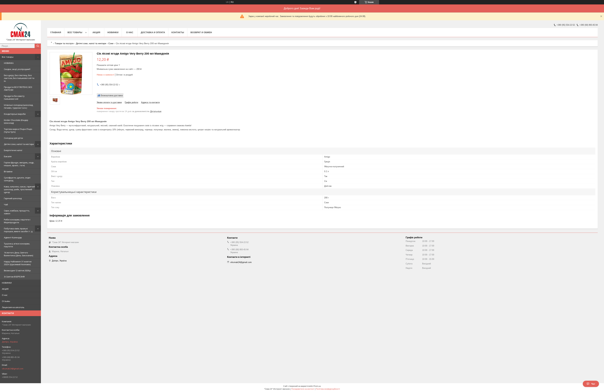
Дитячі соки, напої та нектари (19, 144)
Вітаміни (8, 171)
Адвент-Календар (13, 237)
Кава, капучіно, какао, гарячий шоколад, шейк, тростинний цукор (19, 189)
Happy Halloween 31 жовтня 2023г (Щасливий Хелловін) (17, 263)
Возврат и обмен (201, 32)
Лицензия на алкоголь (13, 307)
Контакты (177, 32)
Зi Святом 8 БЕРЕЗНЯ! (14, 276)
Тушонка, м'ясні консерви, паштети (17, 245)
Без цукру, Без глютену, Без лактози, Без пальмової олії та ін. (19, 78)
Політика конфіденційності (328, 389)
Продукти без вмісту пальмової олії (14, 97)
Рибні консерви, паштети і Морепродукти (17, 221)
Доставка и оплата (153, 32)
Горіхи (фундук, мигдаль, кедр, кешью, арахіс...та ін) (19, 164)
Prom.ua (317, 386)
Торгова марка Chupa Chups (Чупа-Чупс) (18, 130)
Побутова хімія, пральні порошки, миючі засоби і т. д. (18, 230)
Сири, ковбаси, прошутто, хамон (17, 212)
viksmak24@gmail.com (12, 368)
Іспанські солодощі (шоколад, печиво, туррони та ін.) (18, 106)
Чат (593, 384)
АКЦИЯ (5, 288)
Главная (55, 32)
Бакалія (7, 156)
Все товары (8, 56)
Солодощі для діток (13, 138)
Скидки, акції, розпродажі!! (17, 69)
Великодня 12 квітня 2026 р (17, 270)
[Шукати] (38, 46)
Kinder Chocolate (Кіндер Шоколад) (16, 121)
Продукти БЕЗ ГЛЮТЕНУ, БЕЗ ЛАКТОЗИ (18, 88)
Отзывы (6, 301)
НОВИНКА (9, 63)
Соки (110, 43)
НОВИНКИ (7, 282)
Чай (6, 204)
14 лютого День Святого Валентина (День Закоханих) (18, 254)
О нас (4, 295)
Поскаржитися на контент (302, 389)
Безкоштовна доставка (112, 95)
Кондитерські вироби (15, 114)
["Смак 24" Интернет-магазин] (20, 30)
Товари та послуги (64, 43)
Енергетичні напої (13, 150)
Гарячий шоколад (13, 198)
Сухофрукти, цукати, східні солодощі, (17, 179)
